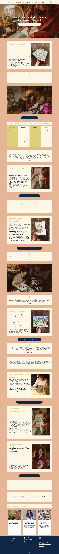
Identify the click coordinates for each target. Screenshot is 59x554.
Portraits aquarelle (12, 542)
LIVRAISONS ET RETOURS (28, 539)
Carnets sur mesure (12, 541)
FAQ (24, 541)
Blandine (29, 303)
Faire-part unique (11, 543)
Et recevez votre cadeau (43, 543)
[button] (31, 2)
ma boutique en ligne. (12, 66)
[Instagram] (40, 538)
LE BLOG (10, 547)
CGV (24, 538)
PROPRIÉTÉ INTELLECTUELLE (28, 540)
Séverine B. (29, 81)
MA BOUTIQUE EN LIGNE (13, 546)
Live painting (11, 544)
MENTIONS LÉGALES (27, 537)
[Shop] (51, 2)
